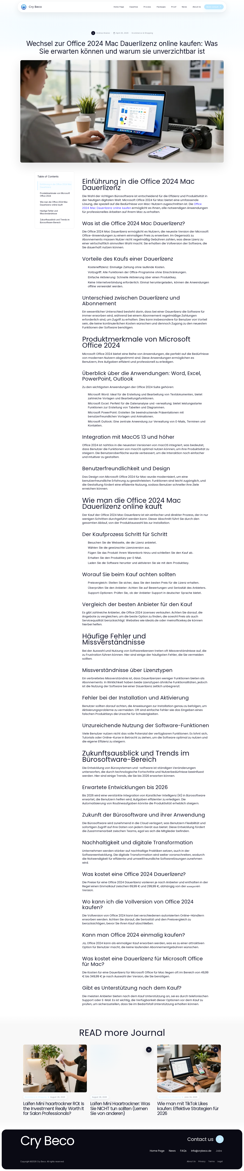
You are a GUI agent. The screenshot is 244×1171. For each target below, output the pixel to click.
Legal (220, 1161)
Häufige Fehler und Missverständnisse (49, 212)
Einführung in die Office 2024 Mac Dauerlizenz (56, 185)
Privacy (201, 1161)
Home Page (157, 1150)
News (172, 1150)
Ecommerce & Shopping (142, 33)
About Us (191, 1161)
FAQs (183, 1150)
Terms (211, 1161)
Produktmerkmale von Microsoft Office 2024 (55, 194)
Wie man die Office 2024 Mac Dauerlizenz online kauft (54, 203)
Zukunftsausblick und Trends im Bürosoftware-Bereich (54, 220)
